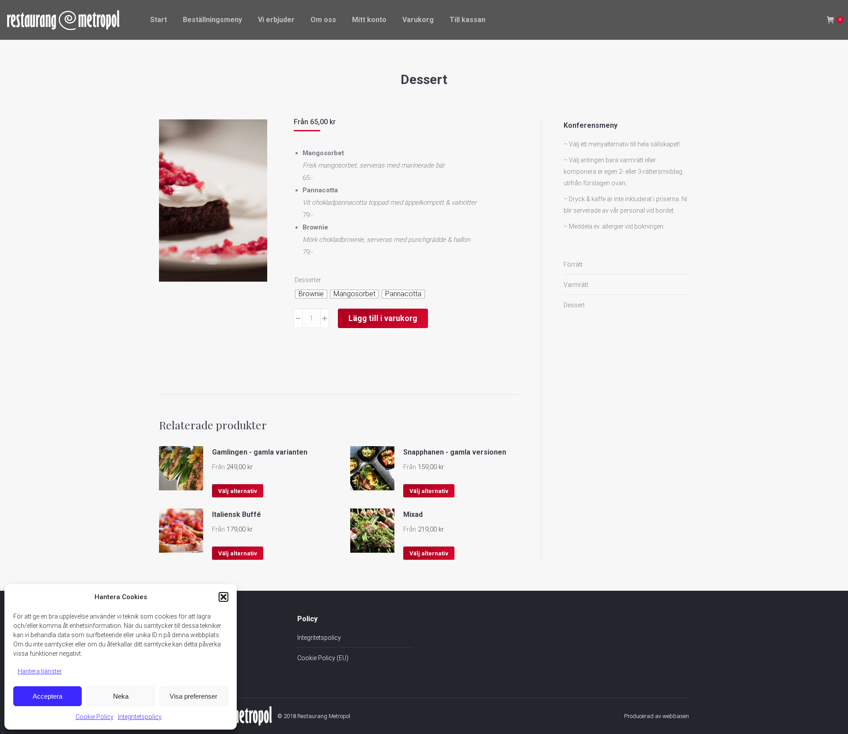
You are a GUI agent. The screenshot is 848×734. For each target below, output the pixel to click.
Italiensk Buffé (236, 514)
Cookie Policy (95, 716)
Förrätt (573, 264)
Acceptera (47, 696)
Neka (121, 696)
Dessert (574, 305)
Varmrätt (576, 284)
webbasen (675, 716)
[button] (223, 597)
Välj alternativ (237, 491)
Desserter (308, 279)
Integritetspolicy (140, 716)
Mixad (413, 514)
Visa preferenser (193, 696)
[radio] (311, 294)
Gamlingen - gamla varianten (259, 452)
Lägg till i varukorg (382, 318)
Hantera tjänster (40, 671)
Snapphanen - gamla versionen (454, 452)
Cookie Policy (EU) (322, 657)
